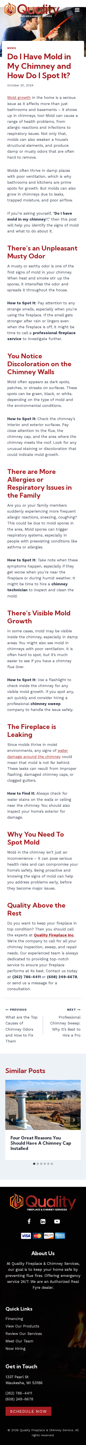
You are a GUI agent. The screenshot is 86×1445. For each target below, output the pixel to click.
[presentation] (43, 1105)
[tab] (34, 1164)
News (11, 48)
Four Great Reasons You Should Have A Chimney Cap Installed (41, 1143)
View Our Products (22, 1326)
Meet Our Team (20, 1341)
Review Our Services (24, 1333)
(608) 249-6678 (19, 1399)
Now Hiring (16, 1348)
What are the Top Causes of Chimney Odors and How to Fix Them (21, 1025)
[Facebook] (29, 1221)
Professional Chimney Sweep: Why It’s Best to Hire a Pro (65, 1022)
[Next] (73, 1120)
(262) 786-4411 (19, 1393)
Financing (14, 1318)
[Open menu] (77, 10)
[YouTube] (57, 1221)
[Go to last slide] (12, 1120)
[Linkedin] (43, 1221)
